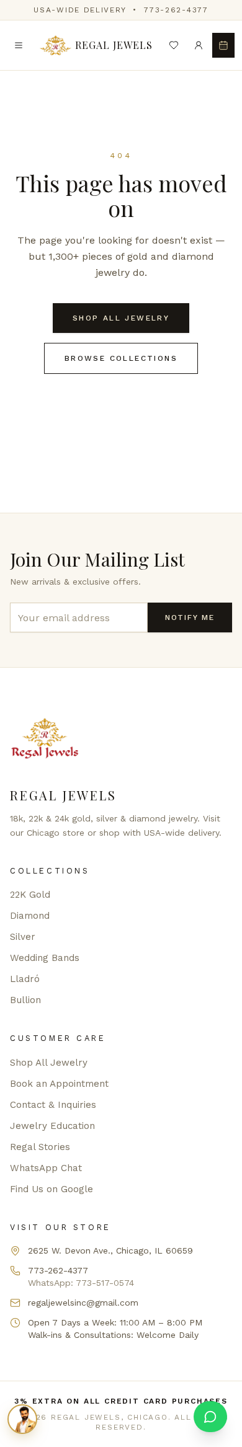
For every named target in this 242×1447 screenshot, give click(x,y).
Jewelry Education (52, 1125)
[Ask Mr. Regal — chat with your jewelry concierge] (22, 1419)
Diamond (30, 915)
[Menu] (18, 45)
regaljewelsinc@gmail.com (83, 1303)
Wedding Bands (44, 957)
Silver (22, 936)
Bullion (25, 1000)
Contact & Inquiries (53, 1104)
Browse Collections (121, 358)
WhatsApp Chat (46, 1168)
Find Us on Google (51, 1189)
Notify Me (190, 617)
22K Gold (30, 894)
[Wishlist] (174, 45)
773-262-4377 (176, 10)
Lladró (25, 979)
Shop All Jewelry (121, 318)
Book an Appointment (59, 1083)
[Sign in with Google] (198, 45)
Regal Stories (40, 1147)
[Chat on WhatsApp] (210, 1416)
